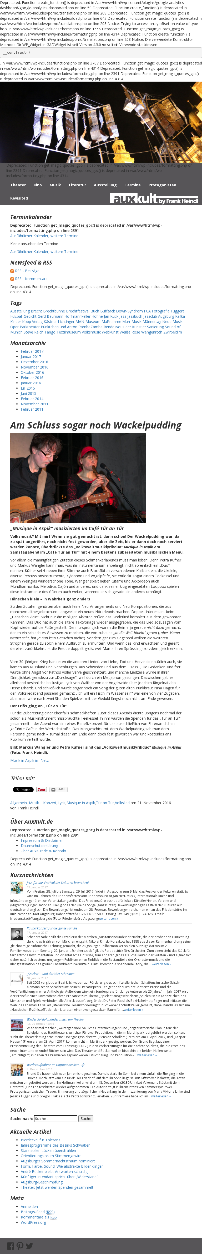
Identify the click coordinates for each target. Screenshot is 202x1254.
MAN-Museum (87, 321)
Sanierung (155, 326)
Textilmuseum (69, 332)
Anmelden (29, 1206)
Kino (38, 184)
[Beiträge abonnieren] (12, 270)
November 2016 (34, 367)
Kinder (15, 321)
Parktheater (30, 326)
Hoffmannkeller (77, 316)
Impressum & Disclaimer (42, 840)
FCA (147, 311)
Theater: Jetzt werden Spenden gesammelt (57, 1187)
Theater (18, 184)
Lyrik (61, 802)
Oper (14, 326)
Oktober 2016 (32, 372)
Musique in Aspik (81, 802)
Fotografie (161, 311)
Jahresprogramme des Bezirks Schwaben (55, 1145)
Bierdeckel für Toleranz (40, 1139)
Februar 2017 (32, 351)
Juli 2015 (28, 388)
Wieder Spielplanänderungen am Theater (55, 1019)
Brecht (36, 311)
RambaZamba (90, 326)
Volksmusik (91, 332)
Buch (94, 311)
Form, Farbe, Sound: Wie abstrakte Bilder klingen (62, 1166)
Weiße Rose (130, 332)
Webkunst (110, 332)
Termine (133, 184)
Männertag (152, 321)
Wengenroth (151, 332)
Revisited (19, 198)
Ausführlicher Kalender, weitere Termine (44, 235)
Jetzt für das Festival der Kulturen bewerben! (58, 882)
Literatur (77, 184)
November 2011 (34, 403)
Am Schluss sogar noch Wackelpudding (95, 425)
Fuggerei (178, 311)
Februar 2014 (32, 398)
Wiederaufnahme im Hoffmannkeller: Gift (55, 1065)
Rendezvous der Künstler (125, 326)
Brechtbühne (54, 311)
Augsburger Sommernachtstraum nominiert (58, 1160)
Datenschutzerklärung (39, 845)
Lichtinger (66, 321)
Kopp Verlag (32, 321)
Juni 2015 (28, 393)
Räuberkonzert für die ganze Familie (52, 928)
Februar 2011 (32, 409)
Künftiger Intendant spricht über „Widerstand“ (59, 1176)
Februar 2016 (32, 377)
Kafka (180, 316)
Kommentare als (39, 1217)
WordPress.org (33, 1222)
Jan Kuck (111, 316)
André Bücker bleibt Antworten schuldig (54, 1171)
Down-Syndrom (129, 311)
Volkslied (122, 802)
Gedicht (30, 316)
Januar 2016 (31, 382)
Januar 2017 (31, 356)
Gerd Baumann (50, 316)
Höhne (97, 316)
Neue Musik (172, 321)
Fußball (16, 316)
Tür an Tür (105, 802)
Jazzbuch (134, 316)
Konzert (50, 802)
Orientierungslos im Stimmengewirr (51, 1155)
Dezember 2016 (34, 361)
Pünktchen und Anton (59, 326)
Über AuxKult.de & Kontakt (43, 850)
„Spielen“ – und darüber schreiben (50, 974)
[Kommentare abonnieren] (12, 278)
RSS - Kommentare (31, 278)
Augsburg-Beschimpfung (42, 1182)
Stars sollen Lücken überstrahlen (48, 1150)
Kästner (50, 321)
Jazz (122, 316)
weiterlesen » (108, 918)
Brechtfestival (77, 311)
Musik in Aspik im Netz (29, 760)
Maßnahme (111, 321)
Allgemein (18, 802)
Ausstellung (105, 184)
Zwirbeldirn (172, 332)
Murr (126, 321)
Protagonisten (162, 184)
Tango (49, 332)
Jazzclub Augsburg (158, 316)
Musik (55, 184)
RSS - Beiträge (27, 270)
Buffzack (107, 311)
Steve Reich (33, 332)
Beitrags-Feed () (38, 1211)
